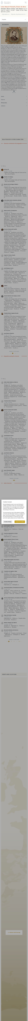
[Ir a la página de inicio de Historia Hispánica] (7, 2)
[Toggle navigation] (25, 2)
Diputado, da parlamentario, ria (18, 14)
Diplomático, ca (5, 14)
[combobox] (14, 19)
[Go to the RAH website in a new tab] (2, 2)
